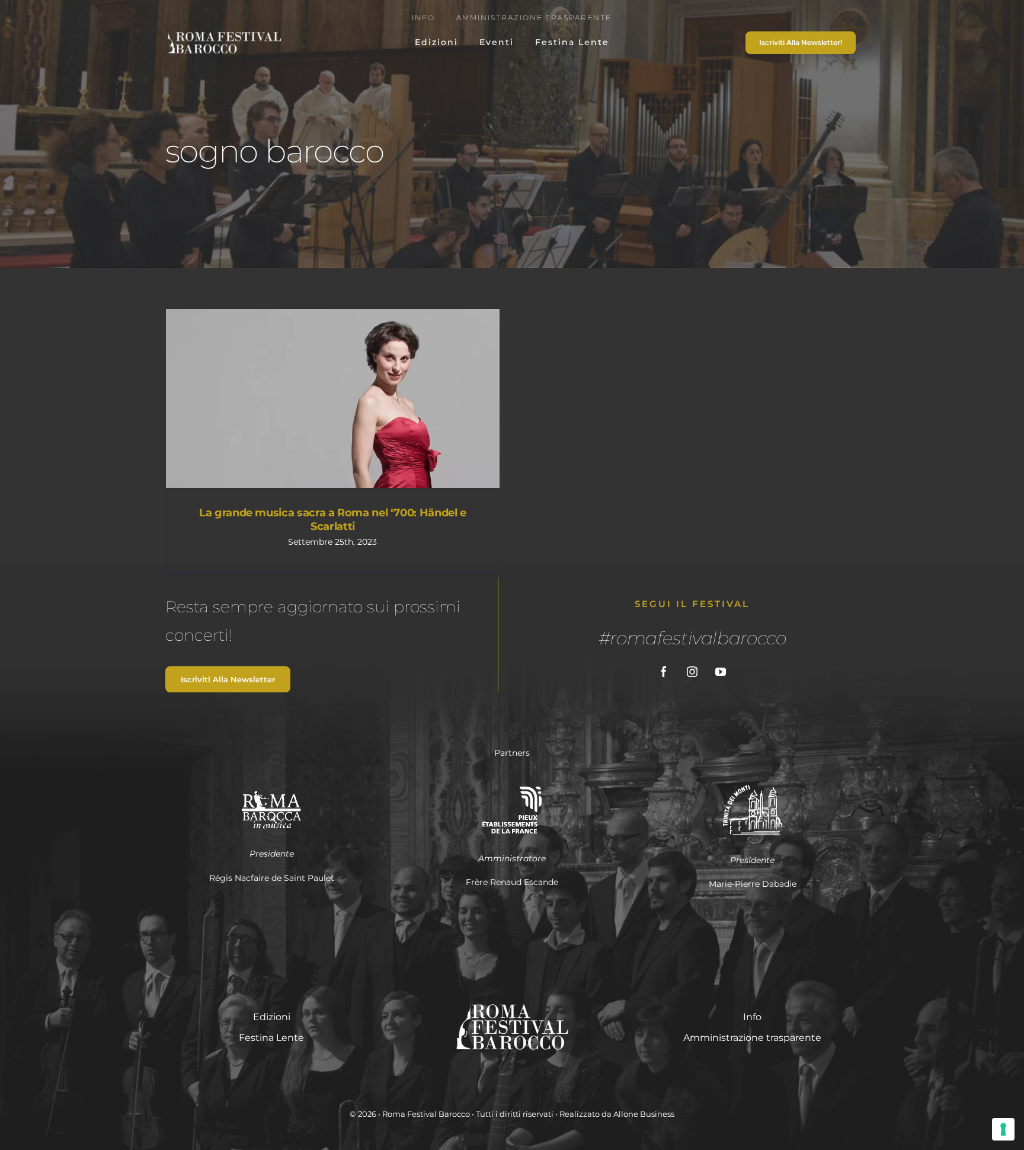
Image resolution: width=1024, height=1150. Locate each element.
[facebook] (663, 671)
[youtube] (720, 671)
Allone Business (643, 1114)
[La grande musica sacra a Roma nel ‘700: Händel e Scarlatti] (333, 398)
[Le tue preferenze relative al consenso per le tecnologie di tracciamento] (1003, 1129)
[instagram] (692, 671)
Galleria (354, 398)
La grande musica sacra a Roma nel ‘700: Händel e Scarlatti (311, 398)
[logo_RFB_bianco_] (223, 34)
